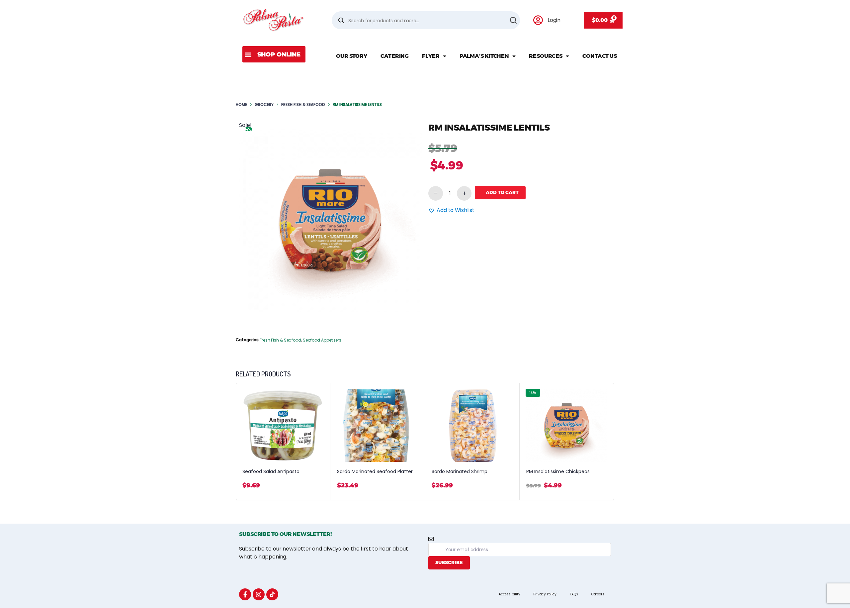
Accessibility (509, 594)
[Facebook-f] (245, 594)
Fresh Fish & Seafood (303, 104)
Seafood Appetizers (322, 340)
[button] (273, 54)
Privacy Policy (544, 594)
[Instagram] (259, 594)
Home (241, 104)
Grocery (264, 104)
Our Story (351, 56)
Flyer (431, 56)
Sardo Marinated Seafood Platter (375, 471)
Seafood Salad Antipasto (270, 471)
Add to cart (502, 192)
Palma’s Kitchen (484, 56)
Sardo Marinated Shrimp (459, 471)
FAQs (574, 594)
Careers (597, 594)
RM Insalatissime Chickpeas (558, 471)
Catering (395, 56)
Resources (545, 56)
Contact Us (599, 56)
